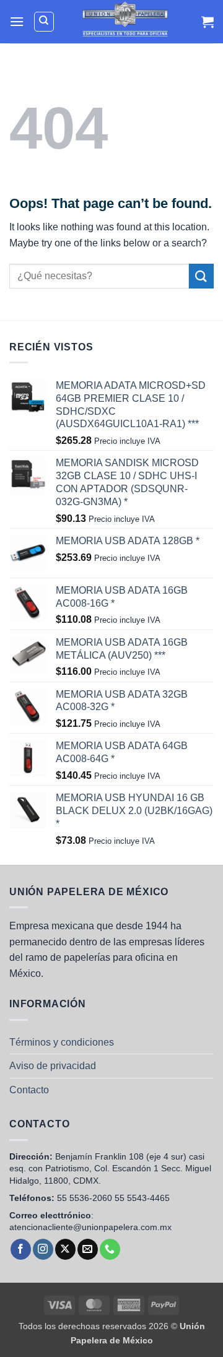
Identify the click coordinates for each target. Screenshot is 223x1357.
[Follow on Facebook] (21, 1249)
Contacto (29, 1090)
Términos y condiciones (61, 1042)
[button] (16, 21)
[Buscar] (44, 22)
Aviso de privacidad (52, 1065)
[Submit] (201, 276)
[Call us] (110, 1249)
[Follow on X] (65, 1249)
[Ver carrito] (207, 21)
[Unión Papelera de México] (125, 21)
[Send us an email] (87, 1249)
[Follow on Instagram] (43, 1249)
